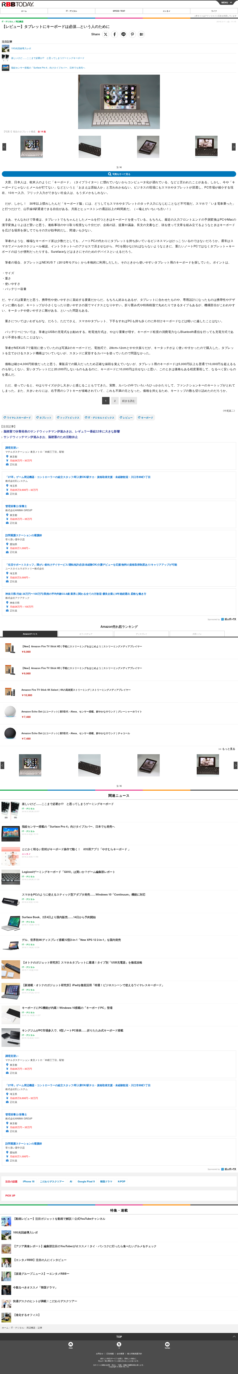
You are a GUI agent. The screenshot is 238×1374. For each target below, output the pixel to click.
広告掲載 (110, 1354)
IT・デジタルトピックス (101, 417)
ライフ (214, 11)
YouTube (167, 1348)
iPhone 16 (28, 1181)
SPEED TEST (119, 11)
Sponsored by (214, 619)
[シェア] (114, 34)
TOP (119, 1337)
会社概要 (120, 1354)
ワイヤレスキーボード (19, 417)
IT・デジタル (71, 11)
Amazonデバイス (30, 634)
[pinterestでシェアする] (132, 34)
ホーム (24, 11)
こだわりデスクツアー (52, 1181)
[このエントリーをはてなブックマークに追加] (141, 34)
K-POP (121, 1181)
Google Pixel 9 (86, 1181)
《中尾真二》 (229, 410)
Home (70, 1348)
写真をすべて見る (121, 174)
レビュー (128, 417)
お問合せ (99, 1354)
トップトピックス (69, 417)
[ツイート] (105, 34)
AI (71, 1181)
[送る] (123, 34)
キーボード (147, 417)
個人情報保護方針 (134, 1354)
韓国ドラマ (106, 1181)
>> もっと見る (226, 749)
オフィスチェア (85, 634)
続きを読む (128, 401)
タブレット (45, 417)
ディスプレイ (141, 634)
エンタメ (166, 11)
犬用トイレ (197, 634)
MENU (224, 2)
